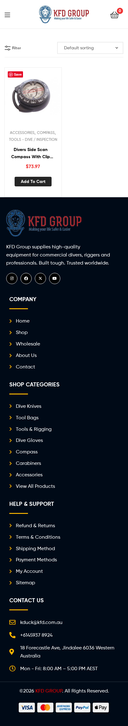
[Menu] (11, 14)
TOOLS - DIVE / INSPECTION (33, 139)
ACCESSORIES (22, 132)
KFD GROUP (48, 691)
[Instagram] (11, 278)
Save (18, 74)
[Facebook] (26, 278)
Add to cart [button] (33, 181)
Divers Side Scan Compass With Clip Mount (30, 153)
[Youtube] (54, 278)
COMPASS (46, 132)
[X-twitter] (40, 278)
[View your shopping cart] (114, 14)
